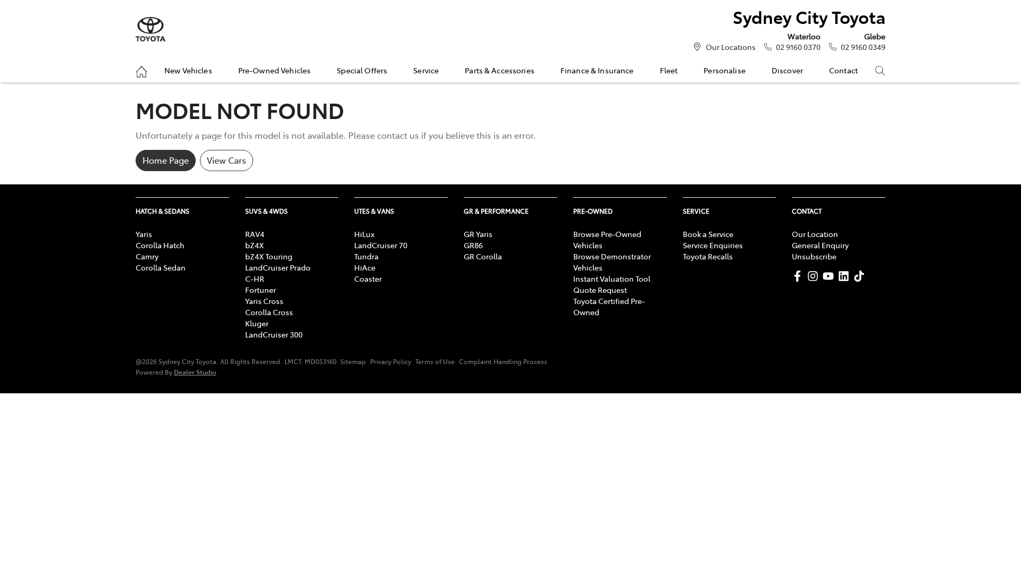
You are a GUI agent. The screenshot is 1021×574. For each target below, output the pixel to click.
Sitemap (353, 361)
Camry (147, 256)
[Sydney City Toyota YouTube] (830, 276)
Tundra (366, 256)
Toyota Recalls (708, 256)
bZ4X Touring (268, 256)
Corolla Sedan (161, 267)
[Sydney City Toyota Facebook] (799, 276)
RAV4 (254, 234)
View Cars (226, 160)
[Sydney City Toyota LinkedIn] (845, 276)
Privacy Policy (390, 361)
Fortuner (260, 289)
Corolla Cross (269, 312)
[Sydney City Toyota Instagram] (815, 276)
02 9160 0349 (863, 46)
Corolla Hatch (160, 245)
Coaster (368, 278)
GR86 (473, 245)
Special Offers (362, 70)
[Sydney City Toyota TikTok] (861, 276)
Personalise (725, 70)
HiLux (364, 234)
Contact (843, 70)
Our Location (815, 234)
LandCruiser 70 (380, 245)
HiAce (364, 267)
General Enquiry (820, 245)
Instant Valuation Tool (611, 278)
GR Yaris (478, 234)
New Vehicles (188, 70)
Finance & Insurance (597, 70)
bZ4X (254, 245)
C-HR (254, 278)
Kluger (257, 323)
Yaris (144, 234)
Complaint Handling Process (503, 361)
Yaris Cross (264, 301)
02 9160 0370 (798, 46)
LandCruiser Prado (278, 267)
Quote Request (600, 289)
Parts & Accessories (499, 70)
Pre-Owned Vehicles (274, 70)
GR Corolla (483, 256)
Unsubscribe (814, 256)
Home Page (166, 160)
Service (426, 70)
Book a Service (708, 234)
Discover (787, 70)
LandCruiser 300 (274, 334)
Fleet (669, 70)
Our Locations (731, 46)
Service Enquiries (713, 245)
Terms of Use (435, 361)
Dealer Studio (195, 371)
